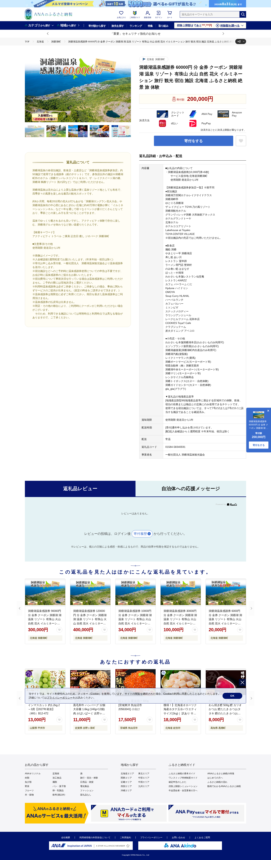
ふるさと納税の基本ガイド (182, 773)
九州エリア (143, 786)
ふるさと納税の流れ (217, 782)
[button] (48, 34)
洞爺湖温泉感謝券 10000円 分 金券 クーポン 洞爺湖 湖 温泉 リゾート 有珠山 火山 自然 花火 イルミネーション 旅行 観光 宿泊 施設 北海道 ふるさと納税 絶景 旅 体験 (135, 623)
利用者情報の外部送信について (94, 837)
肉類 (27, 777)
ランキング (136, 25)
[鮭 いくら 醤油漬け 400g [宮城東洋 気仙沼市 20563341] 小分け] (135, 683)
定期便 (56, 773)
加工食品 (57, 777)
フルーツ (29, 790)
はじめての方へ (215, 777)
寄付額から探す (97, 25)
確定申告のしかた (177, 782)
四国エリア (126, 786)
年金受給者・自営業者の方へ (183, 790)
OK (232, 695)
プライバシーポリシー (151, 837)
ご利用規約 (125, 837)
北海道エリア (127, 773)
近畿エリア (126, 782)
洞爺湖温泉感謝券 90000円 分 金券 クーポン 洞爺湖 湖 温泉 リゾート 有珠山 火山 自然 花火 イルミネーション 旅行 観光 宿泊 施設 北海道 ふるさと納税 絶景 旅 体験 (45, 623)
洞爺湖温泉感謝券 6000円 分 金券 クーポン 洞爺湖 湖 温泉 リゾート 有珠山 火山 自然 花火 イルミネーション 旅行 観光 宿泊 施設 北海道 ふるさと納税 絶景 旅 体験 (226, 623)
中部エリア (143, 777)
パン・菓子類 (59, 786)
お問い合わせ (178, 837)
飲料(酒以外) (59, 794)
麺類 (55, 782)
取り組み (163, 25)
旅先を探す (118, 25)
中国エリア (143, 782)
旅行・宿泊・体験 (89, 777)
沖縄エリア (126, 790)
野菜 (27, 786)
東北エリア (143, 773)
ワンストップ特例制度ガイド (183, 777)
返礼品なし (85, 794)
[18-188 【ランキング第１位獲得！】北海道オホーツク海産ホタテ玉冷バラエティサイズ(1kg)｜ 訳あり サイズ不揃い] (181, 683)
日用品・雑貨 (86, 782)
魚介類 (28, 782)
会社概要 (65, 837)
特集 (150, 25)
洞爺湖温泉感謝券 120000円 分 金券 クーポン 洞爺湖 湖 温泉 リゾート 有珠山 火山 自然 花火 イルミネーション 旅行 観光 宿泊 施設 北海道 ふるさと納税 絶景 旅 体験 (90, 623)
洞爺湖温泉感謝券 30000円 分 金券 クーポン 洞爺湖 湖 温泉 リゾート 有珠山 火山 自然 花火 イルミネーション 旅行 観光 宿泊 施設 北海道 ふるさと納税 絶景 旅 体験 (181, 623)
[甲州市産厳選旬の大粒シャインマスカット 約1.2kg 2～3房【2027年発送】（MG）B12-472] (45, 683)
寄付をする (193, 141)
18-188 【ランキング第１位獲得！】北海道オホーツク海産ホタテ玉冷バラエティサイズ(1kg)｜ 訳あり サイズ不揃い (180, 709)
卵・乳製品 (58, 790)
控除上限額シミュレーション (183, 786)
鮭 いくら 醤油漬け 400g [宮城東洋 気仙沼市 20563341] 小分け (133, 705)
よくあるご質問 (202, 837)
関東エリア (126, 777)
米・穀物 (29, 794)
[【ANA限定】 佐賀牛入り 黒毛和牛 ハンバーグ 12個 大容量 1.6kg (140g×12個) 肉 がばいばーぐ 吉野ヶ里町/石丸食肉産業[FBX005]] (90, 683)
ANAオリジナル (33, 773)
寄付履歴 (140, 534)
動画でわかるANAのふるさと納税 (224, 786)
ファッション (86, 790)
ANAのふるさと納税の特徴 (220, 773)
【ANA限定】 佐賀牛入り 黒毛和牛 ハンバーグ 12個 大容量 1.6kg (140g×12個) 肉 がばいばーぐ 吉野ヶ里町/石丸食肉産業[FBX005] (89, 709)
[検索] (242, 14)
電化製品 (84, 786)
